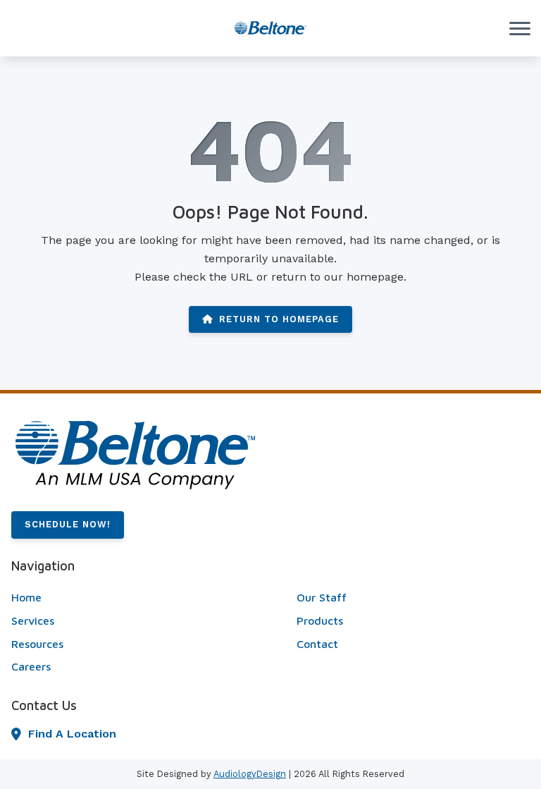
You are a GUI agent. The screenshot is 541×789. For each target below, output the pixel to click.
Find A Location (72, 733)
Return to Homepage (279, 319)
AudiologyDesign (249, 774)
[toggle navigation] (520, 28)
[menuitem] (127, 598)
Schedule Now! (68, 524)
